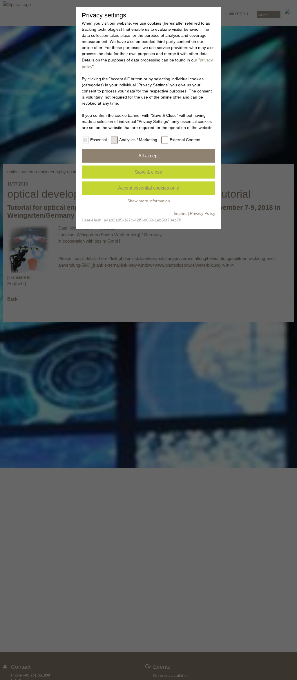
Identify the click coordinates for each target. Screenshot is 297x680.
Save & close (148, 172)
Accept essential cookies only (148, 188)
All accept (148, 155)
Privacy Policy (202, 213)
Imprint (180, 213)
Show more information (148, 201)
